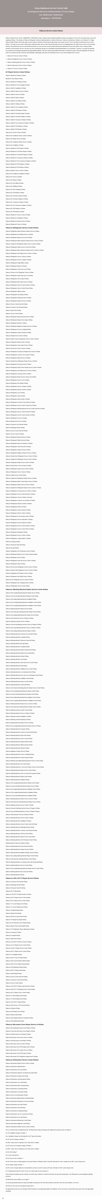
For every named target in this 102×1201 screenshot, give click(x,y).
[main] (51, 13)
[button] (3, 1198)
